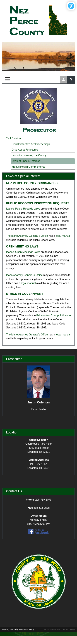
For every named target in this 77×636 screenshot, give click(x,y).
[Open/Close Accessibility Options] (71, 6)
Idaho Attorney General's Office (24, 274)
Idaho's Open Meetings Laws (23, 251)
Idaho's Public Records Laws (23, 208)
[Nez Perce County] (38, 20)
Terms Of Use (69, 629)
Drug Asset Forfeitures (25, 149)
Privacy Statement (52, 629)
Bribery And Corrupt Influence (53, 315)
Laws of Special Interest (26, 160)
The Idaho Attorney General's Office (27, 235)
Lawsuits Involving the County (29, 155)
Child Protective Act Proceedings (31, 144)
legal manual (63, 235)
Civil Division (13, 138)
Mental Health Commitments (28, 166)
